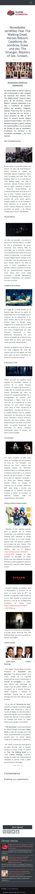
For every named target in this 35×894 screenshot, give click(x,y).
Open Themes (20, 892)
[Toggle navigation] (31, 2)
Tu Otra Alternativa (12, 889)
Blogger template (8, 892)
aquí (21, 347)
